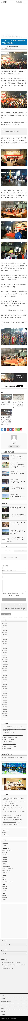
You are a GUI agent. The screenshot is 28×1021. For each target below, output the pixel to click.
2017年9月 (5, 666)
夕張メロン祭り (11, 46)
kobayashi (13, 48)
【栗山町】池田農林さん (8, 748)
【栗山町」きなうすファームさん (9, 746)
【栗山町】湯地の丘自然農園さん (9, 744)
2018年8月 (5, 643)
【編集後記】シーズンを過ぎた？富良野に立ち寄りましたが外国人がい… (17, 532)
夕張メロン (5, 863)
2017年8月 (5, 668)
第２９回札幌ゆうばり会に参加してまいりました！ (17, 523)
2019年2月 (5, 632)
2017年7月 (5, 670)
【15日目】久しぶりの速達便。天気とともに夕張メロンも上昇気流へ (14, 609)
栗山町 (17, 494)
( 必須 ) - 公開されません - (9, 570)
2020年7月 (5, 625)
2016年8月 (5, 695)
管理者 (4, 832)
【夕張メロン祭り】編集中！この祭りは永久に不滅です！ (6, 403)
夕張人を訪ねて (6, 870)
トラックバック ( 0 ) (20, 550)
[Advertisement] (14, 19)
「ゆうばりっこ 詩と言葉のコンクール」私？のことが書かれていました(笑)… (17, 466)
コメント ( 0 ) (7, 550)
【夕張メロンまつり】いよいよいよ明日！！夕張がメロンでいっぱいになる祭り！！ (18, 404)
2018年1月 (5, 657)
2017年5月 (5, 675)
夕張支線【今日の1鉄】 (6, 1001)
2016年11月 (5, 688)
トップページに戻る (6, 614)
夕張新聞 (7, 1018)
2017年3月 (5, 679)
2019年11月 (5, 630)
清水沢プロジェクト (7, 881)
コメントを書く (6, 48)
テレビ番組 (5, 854)
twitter (19, 2)
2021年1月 (5, 623)
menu (25, 2)
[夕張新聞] (6, 2)
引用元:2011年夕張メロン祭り (11, 131)
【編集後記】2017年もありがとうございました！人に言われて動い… (17, 539)
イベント (17, 455)
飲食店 (2, 1008)
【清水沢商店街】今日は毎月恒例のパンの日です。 (17, 482)
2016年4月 (5, 704)
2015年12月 (5, 711)
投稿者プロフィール (14, 446)
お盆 (4, 845)
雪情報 (4, 897)
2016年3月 (5, 706)
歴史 (4, 879)
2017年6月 (5, 672)
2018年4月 (5, 650)
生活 (17, 462)
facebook (21, 2)
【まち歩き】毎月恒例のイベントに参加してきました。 (17, 457)
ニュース (5, 857)
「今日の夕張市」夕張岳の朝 (17, 473)
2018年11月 (5, 636)
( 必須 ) (5, 565)
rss (17, 2)
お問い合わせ (5, 834)
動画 (4, 861)
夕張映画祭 (5, 872)
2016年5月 (5, 702)
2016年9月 (5, 693)
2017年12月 (5, 659)
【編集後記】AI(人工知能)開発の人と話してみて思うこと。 (17, 515)
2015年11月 (5, 713)
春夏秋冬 (3, 1011)
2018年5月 (5, 648)
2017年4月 (5, 677)
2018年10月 (5, 639)
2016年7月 (5, 697)
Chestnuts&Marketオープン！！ (17, 496)
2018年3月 (5, 652)
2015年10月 (5, 715)
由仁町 (4, 888)
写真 (17, 471)
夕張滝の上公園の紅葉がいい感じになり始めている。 (17, 508)
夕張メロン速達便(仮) (7, 868)
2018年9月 (5, 641)
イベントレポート (6, 850)
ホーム (2, 995)
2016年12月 (5, 686)
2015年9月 (5, 717)
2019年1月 (5, 634)
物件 (4, 884)
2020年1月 (5, 627)
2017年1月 (5, 684)
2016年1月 (5, 709)
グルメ (16, 479)
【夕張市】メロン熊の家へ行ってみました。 (17, 489)
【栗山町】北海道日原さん (8, 741)
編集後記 (16, 46)
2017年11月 (5, 661)
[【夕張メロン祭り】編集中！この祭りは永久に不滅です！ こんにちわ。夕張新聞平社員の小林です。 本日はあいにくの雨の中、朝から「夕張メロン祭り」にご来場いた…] (6, 397)
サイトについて (6, 830)
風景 (4, 899)
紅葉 (4, 893)
